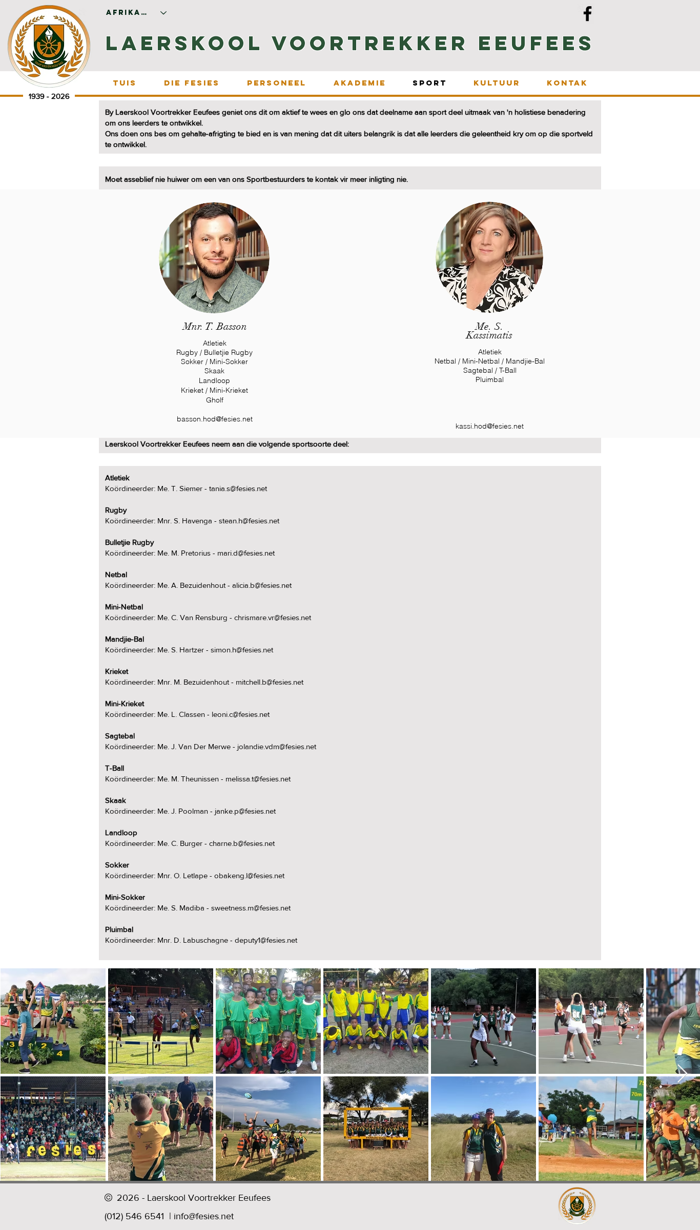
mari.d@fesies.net (246, 552)
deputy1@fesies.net (266, 940)
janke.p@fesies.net (245, 811)
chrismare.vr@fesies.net (272, 617)
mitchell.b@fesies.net (269, 681)
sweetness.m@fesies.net (251, 907)
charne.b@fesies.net (242, 843)
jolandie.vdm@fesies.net (276, 746)
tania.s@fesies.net (238, 488)
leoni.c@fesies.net (241, 714)
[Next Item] (682, 1074)
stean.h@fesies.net (249, 520)
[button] (191, 83)
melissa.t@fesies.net (258, 778)
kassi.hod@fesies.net (490, 426)
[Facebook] (588, 14)
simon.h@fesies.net (242, 649)
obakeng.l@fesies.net (249, 875)
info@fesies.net (204, 1216)
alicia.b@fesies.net (262, 585)
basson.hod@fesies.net (215, 418)
